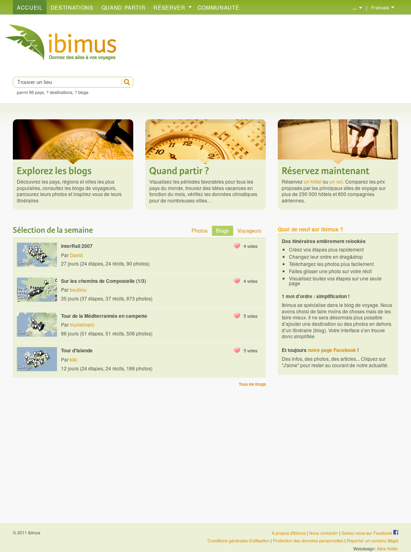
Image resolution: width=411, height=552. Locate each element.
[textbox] (66, 82)
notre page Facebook (332, 350)
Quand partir (124, 7)
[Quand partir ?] (179, 170)
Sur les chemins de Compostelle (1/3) (103, 280)
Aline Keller (387, 549)
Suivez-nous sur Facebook (367, 533)
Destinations (72, 7)
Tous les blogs (252, 384)
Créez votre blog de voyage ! (61, 43)
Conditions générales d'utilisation (238, 541)
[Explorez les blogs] (54, 170)
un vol (336, 181)
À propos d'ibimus (288, 533)
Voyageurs (249, 230)
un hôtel (312, 181)
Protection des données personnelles (308, 541)
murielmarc (82, 324)
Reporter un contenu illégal (372, 541)
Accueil (30, 7)
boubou (78, 289)
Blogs (222, 230)
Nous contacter (323, 533)
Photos (199, 230)
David (76, 254)
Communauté (218, 7)
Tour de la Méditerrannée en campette (104, 315)
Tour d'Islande (77, 350)
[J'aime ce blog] (237, 246)
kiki (73, 359)
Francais (380, 7)
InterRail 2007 (77, 245)
